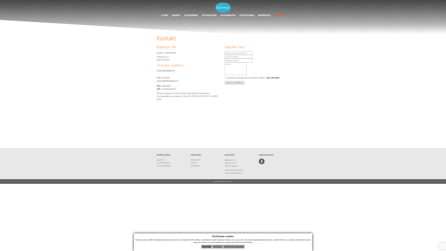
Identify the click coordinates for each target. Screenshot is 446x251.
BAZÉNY (176, 15)
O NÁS (164, 15)
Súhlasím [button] (206, 247)
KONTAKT (279, 15)
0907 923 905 (163, 77)
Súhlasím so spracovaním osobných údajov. (246, 77)
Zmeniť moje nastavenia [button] (233, 247)
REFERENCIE (264, 15)
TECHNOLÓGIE (209, 15)
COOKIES (195, 165)
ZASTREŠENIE (191, 15)
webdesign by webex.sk (223, 181)
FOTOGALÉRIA (246, 15)
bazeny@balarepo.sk (166, 70)
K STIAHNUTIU (228, 15)
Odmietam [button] (217, 247)
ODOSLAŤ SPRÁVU (234, 82)
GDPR (193, 162)
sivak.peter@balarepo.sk (167, 80)
